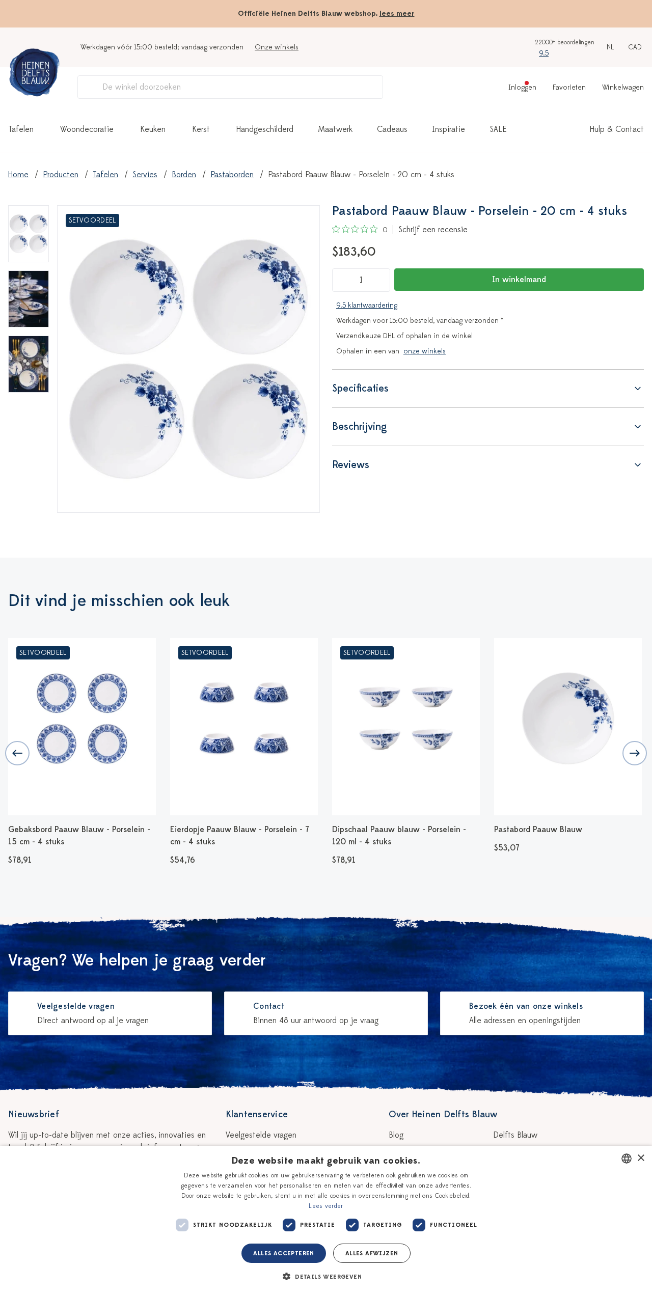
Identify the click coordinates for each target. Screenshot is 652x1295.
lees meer (397, 13)
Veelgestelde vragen (261, 1135)
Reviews (350, 464)
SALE (498, 129)
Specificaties (360, 388)
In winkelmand (519, 279)
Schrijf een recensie (433, 229)
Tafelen (21, 129)
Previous (17, 753)
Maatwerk (335, 129)
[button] (326, 1277)
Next (634, 753)
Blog (396, 1135)
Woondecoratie (87, 129)
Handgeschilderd (264, 129)
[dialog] (326, 1220)
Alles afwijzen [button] (371, 1253)
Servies (144, 175)
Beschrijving (359, 426)
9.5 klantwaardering (366, 305)
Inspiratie (448, 129)
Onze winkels (276, 47)
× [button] (640, 1158)
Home (18, 175)
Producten (60, 175)
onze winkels (424, 351)
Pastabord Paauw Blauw (538, 829)
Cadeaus (392, 129)
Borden (184, 175)
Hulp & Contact (617, 129)
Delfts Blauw (515, 1135)
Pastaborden (232, 175)
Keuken (153, 129)
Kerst (201, 129)
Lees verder (326, 1206)
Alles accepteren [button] (283, 1253)
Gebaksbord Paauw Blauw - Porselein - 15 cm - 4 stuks (79, 835)
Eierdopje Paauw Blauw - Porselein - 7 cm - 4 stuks (239, 835)
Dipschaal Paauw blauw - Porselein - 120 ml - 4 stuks (399, 835)
